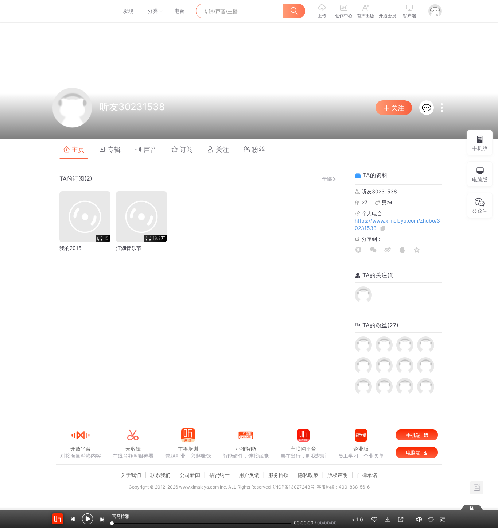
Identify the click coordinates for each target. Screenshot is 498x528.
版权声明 (337, 475)
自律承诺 (367, 475)
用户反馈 (249, 475)
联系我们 (160, 475)
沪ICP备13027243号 (294, 487)
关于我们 (131, 475)
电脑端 (414, 452)
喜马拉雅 (80, 11)
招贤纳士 (219, 475)
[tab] (73, 149)
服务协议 (278, 475)
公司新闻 (190, 475)
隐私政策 (308, 475)
